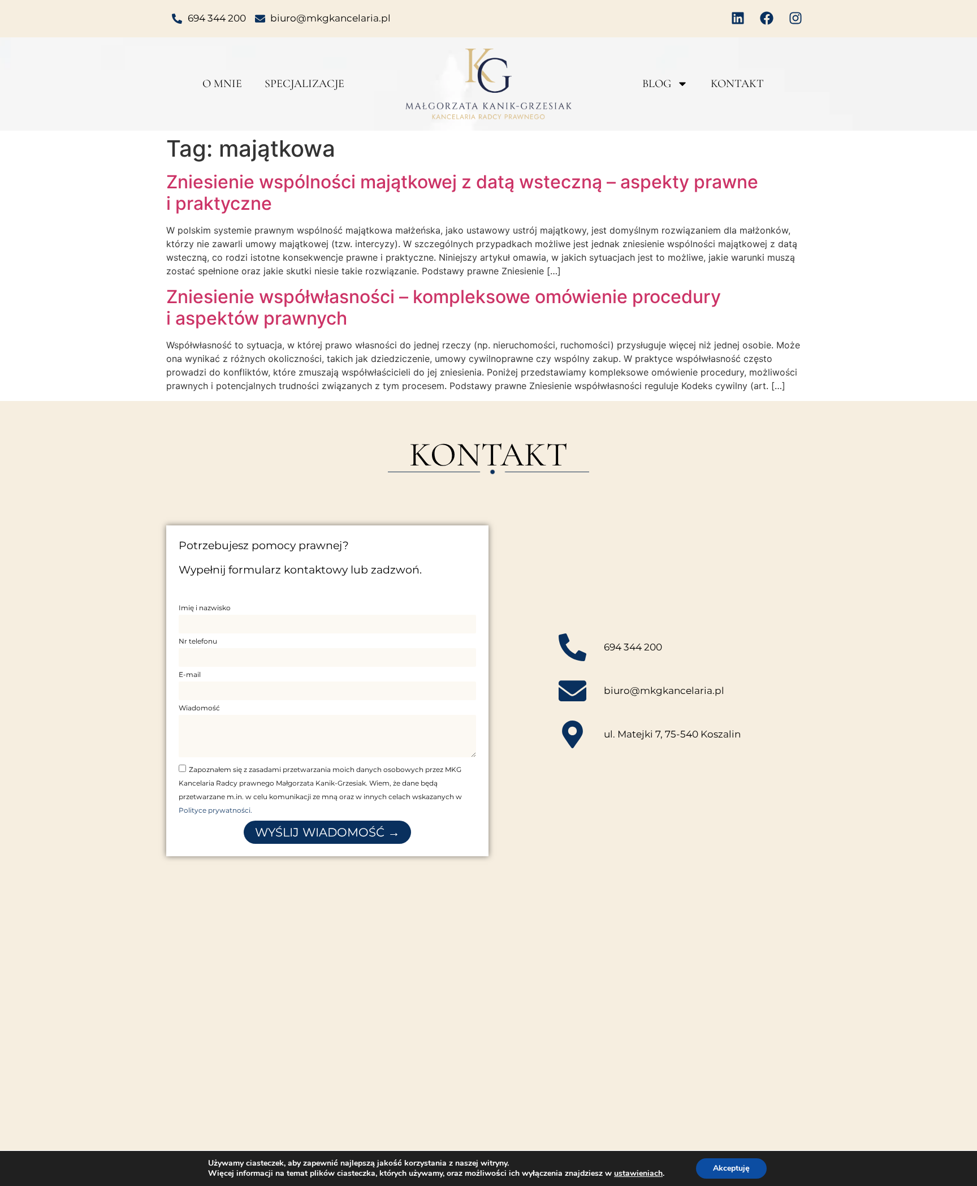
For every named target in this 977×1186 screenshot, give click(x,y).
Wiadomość (199, 708)
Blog (656, 83)
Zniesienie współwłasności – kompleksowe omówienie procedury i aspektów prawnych (443, 307)
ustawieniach (638, 1173)
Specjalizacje (304, 83)
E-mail (190, 675)
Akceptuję (731, 1168)
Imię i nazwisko (205, 608)
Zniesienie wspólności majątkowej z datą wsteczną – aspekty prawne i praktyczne (462, 192)
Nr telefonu (198, 641)
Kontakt (737, 83)
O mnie (222, 83)
